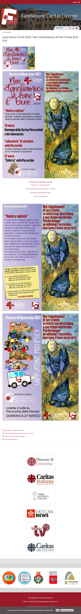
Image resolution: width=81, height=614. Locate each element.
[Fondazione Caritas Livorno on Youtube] (76, 28)
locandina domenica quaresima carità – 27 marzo (40, 189)
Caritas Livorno (6, 32)
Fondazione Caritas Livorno (49, 15)
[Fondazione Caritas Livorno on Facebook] (69, 28)
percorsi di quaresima (40, 196)
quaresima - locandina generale (13, 430)
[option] (9, 578)
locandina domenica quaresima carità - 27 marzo (18, 433)
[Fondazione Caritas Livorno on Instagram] (73, 28)
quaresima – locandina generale (40, 185)
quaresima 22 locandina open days (40, 192)
